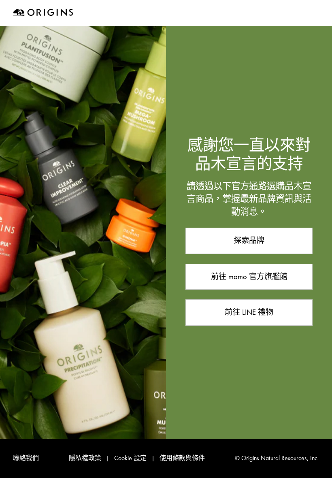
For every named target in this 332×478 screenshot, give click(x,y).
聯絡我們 (26, 458)
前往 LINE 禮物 (249, 312)
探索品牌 (249, 240)
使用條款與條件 (182, 458)
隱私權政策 (85, 458)
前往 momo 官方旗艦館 (249, 276)
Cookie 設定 (130, 458)
